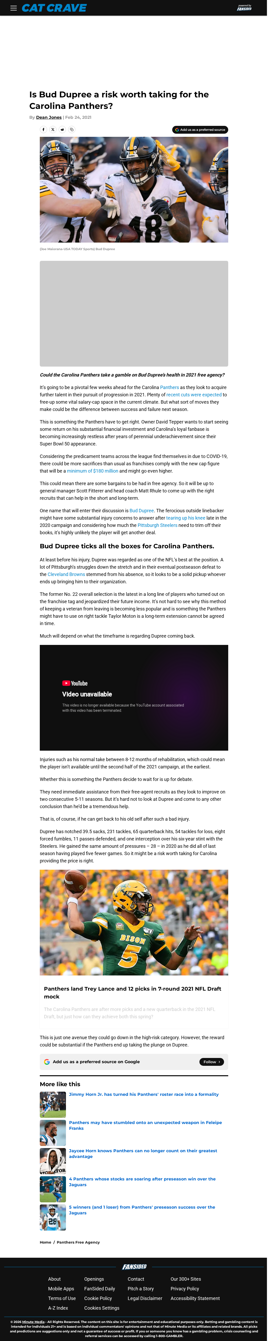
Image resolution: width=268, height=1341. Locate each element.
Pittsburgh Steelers (157, 525)
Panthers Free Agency (78, 1242)
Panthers (169, 387)
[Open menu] (13, 8)
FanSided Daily (99, 1288)
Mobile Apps (61, 1288)
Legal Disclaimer (145, 1298)
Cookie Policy (98, 1298)
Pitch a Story (141, 1288)
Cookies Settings (101, 1308)
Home (45, 1242)
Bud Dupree (142, 510)
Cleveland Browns (66, 574)
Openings (94, 1279)
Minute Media (33, 1322)
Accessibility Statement (195, 1298)
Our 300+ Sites (186, 1279)
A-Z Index (58, 1308)
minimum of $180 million (92, 471)
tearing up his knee (185, 518)
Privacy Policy (185, 1288)
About (54, 1279)
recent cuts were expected (194, 394)
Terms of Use (62, 1298)
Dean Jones (49, 117)
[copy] (71, 129)
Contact (136, 1279)
